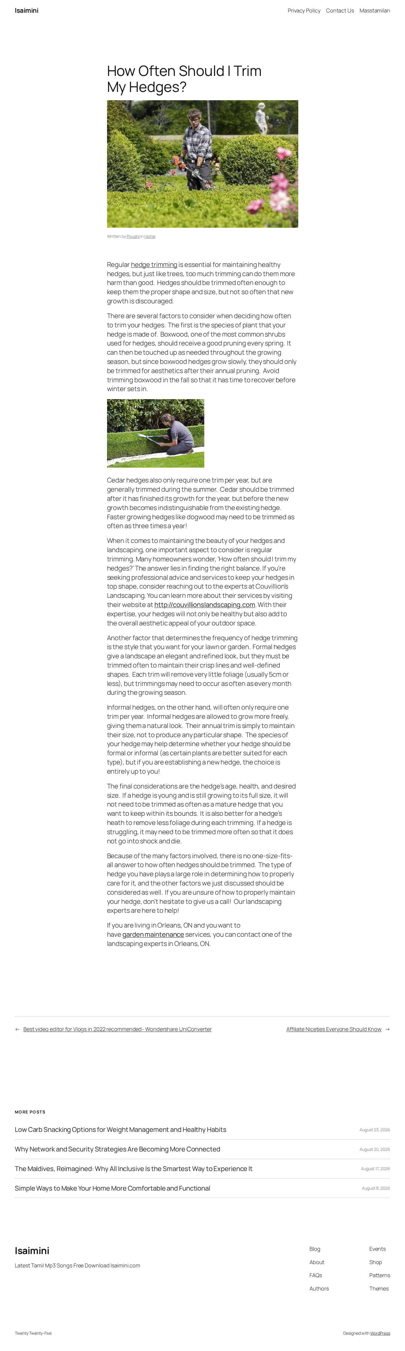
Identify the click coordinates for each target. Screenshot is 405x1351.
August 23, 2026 (375, 1129)
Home (149, 236)
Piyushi (133, 236)
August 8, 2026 (376, 1188)
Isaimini (26, 10)
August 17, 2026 (375, 1168)
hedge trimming (154, 264)
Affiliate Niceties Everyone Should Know (334, 1029)
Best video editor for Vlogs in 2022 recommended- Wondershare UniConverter (117, 1029)
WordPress (380, 1333)
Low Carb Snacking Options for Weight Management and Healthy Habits (120, 1129)
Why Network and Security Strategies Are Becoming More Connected (117, 1149)
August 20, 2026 (375, 1149)
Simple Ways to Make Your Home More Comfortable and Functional (112, 1188)
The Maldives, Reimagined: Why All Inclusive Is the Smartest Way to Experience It (134, 1168)
